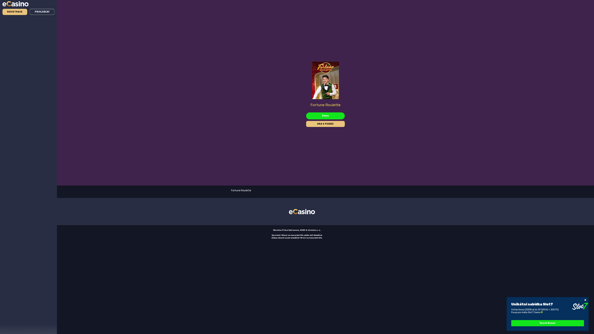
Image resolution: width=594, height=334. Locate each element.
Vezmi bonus (547, 323)
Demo (325, 115)
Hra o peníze (325, 124)
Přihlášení (42, 12)
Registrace (15, 12)
